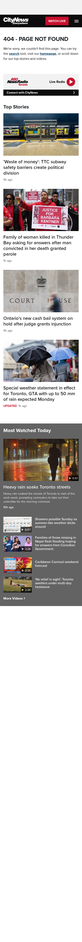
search (14, 54)
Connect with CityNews (22, 92)
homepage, (48, 54)
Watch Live (57, 21)
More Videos (13, 598)
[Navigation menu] (77, 21)
